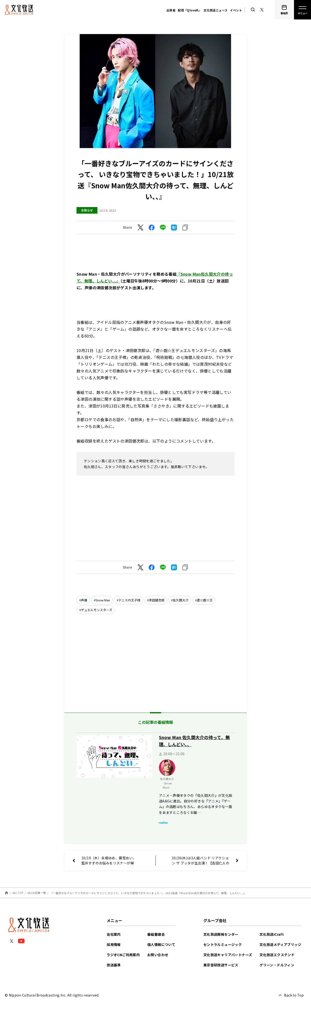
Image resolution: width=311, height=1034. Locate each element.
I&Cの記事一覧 (36, 893)
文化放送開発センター (220, 934)
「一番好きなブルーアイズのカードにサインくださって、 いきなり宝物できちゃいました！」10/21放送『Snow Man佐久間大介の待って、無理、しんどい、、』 (148, 893)
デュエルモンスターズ (96, 610)
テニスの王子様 (129, 600)
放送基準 (114, 964)
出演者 (170, 10)
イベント (236, 10)
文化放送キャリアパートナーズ (227, 954)
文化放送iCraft (271, 934)
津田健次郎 (156, 600)
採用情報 (114, 944)
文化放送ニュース (215, 10)
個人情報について (161, 944)
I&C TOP (17, 893)
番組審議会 (156, 934)
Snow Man (102, 600)
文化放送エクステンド (276, 954)
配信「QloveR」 (189, 10)
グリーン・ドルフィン (276, 964)
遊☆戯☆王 (205, 600)
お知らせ (87, 210)
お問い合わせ (157, 954)
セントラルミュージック (222, 944)
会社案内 (114, 934)
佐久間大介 (181, 600)
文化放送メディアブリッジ (280, 944)
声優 (84, 600)
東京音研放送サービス (220, 964)
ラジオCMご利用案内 (123, 954)
